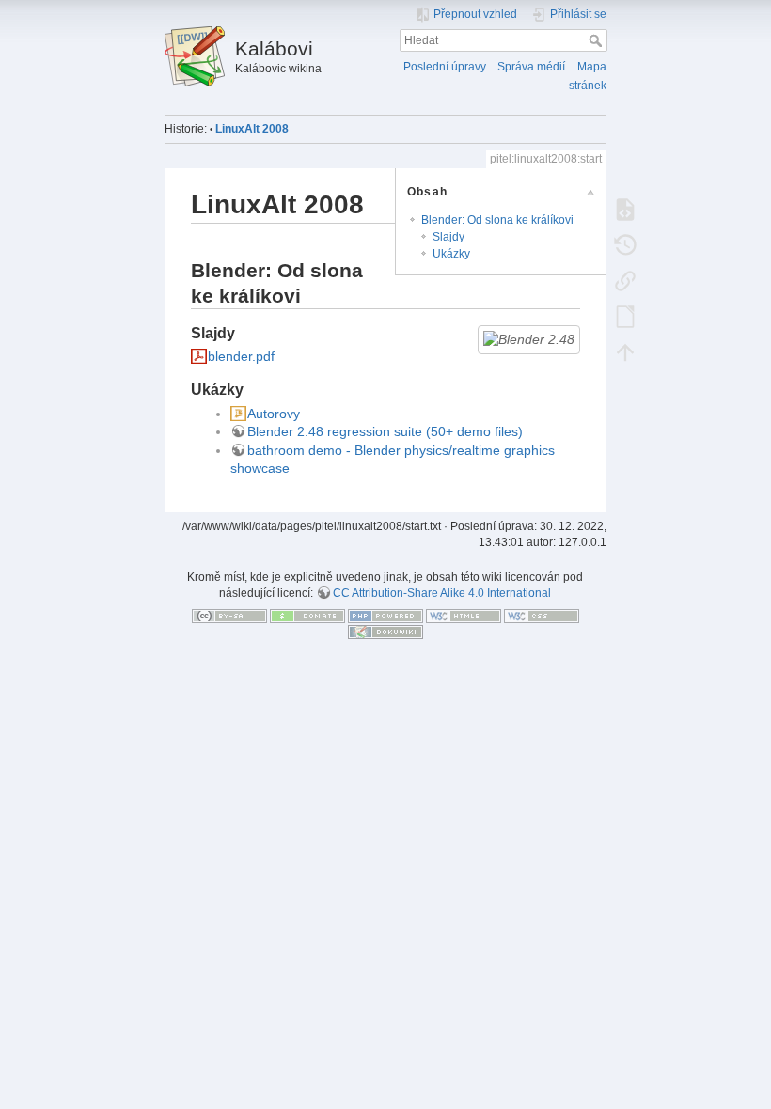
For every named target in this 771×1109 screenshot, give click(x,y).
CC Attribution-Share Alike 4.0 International (442, 593)
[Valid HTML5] (463, 615)
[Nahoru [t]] (625, 351)
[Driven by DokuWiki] (385, 631)
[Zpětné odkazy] (625, 280)
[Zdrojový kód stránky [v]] (625, 208)
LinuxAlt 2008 (252, 128)
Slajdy (448, 236)
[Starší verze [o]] (625, 244)
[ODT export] (625, 316)
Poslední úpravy (444, 66)
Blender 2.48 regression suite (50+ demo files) (385, 431)
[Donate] (307, 615)
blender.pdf (241, 356)
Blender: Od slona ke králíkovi (497, 219)
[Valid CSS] (541, 615)
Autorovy (273, 413)
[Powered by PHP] (385, 615)
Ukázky (451, 253)
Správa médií (531, 66)
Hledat (597, 40)
